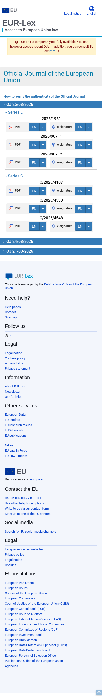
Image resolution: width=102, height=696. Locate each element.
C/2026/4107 (51, 182)
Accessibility (14, 363)
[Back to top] (99, 692)
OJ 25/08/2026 (19, 104)
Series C (15, 176)
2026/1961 (51, 118)
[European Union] (15, 471)
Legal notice (13, 353)
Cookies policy (15, 358)
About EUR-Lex (15, 386)
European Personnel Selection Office (30, 655)
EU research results (18, 425)
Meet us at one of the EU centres (28, 514)
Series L (15, 112)
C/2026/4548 (51, 218)
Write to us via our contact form (27, 508)
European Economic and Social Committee (34, 624)
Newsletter (12, 391)
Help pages (13, 307)
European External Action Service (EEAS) (33, 619)
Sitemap (11, 317)
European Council (17, 588)
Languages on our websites (24, 549)
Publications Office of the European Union (34, 661)
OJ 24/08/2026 (19, 241)
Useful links (13, 397)
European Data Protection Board (27, 650)
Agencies (11, 666)
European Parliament (19, 583)
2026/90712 (51, 154)
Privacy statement (17, 368)
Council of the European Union (26, 593)
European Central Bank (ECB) (25, 609)
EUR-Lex (19, 22)
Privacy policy (14, 554)
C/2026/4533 (51, 200)
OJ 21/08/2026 (19, 251)
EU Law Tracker (16, 456)
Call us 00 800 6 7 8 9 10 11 (24, 498)
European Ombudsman (21, 640)
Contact (10, 312)
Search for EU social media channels (30, 531)
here (52, 51)
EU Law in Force (16, 450)
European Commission (20, 598)
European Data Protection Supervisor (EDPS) (36, 645)
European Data (15, 414)
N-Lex (9, 445)
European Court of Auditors (23, 614)
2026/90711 (51, 136)
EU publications (15, 435)
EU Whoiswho (14, 430)
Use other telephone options (24, 503)
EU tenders (12, 420)
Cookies (10, 565)
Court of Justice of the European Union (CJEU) (37, 603)
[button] (92, 10)
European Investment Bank (24, 635)
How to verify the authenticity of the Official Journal (44, 96)
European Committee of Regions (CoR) (32, 629)
